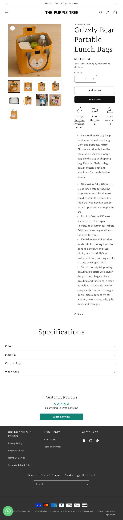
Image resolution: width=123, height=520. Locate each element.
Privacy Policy (15, 443)
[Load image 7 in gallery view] (42, 100)
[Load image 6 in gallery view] (28, 100)
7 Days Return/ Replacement (79, 122)
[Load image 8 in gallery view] (55, 100)
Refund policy (41, 511)
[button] (6, 12)
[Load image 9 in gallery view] (14, 114)
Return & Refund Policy (20, 464)
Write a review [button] (61, 416)
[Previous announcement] (6, 3)
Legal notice (110, 514)
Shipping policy (88, 511)
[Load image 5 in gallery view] (14, 100)
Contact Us (50, 439)
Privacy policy (56, 511)
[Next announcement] (116, 3)
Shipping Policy (16, 450)
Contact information (106, 511)
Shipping (93, 63)
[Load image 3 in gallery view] (42, 86)
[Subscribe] (86, 484)
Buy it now (95, 99)
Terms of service (72, 511)
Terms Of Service (16, 457)
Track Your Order (52, 446)
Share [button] (80, 314)
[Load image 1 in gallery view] (14, 86)
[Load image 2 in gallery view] (28, 86)
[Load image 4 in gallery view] (55, 86)
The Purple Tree (25, 511)
